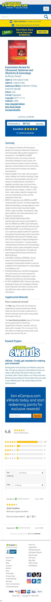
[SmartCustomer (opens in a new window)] (25, 133)
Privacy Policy (10, 576)
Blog (7, 563)
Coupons (9, 566)
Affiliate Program (34, 550)
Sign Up (37, 416)
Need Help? (16, 596)
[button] (25, 442)
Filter (8, 485)
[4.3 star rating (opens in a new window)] (31, 129)
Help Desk (32, 560)
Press (7, 571)
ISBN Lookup (33, 563)
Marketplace (33, 566)
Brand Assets (33, 555)
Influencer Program (35, 552)
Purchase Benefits (12, 110)
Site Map (9, 581)
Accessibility (33, 547)
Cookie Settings (11, 579)
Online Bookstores (12, 587)
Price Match (10, 573)
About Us (32, 545)
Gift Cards (32, 558)
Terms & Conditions (13, 584)
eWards (8, 568)
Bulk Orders (10, 558)
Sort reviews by (10, 474)
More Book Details (13, 107)
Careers (8, 560)
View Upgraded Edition (15, 104)
